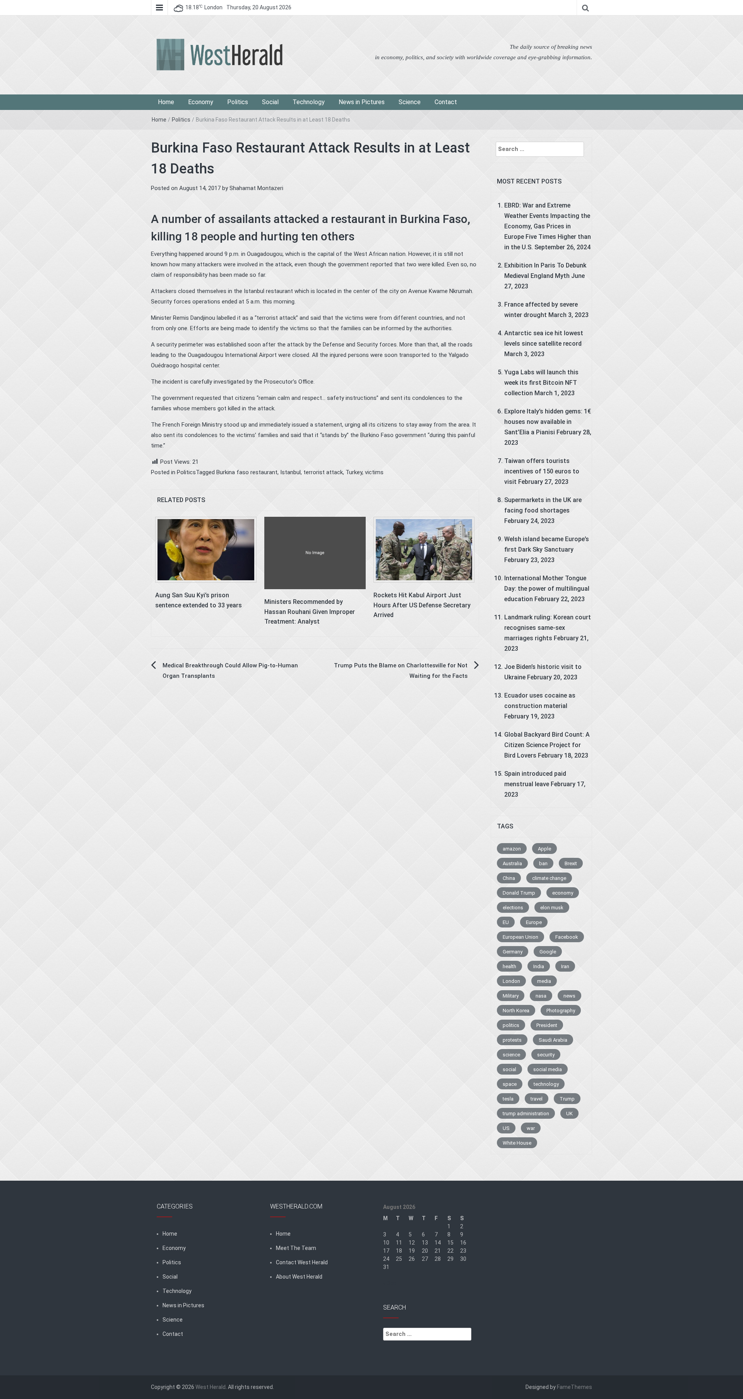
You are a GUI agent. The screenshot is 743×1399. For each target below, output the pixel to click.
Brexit (571, 863)
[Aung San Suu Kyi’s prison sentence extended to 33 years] (206, 549)
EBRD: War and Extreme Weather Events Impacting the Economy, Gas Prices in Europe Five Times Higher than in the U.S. (547, 226)
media (544, 981)
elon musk (551, 907)
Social (270, 102)
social (509, 1069)
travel (537, 1099)
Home (166, 102)
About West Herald (299, 1277)
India (538, 966)
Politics (237, 102)
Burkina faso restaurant (246, 472)
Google (547, 952)
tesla (508, 1099)
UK (569, 1113)
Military (511, 996)
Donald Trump (519, 893)
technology (546, 1084)
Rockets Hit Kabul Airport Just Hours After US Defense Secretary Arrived (422, 605)
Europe (534, 922)
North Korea (516, 1010)
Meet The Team (296, 1248)
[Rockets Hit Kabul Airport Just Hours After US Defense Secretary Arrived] (424, 549)
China (509, 878)
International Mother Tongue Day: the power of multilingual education (546, 588)
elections (513, 907)
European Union (520, 937)
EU (506, 922)
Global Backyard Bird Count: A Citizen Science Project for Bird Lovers (547, 745)
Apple (544, 849)
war (531, 1128)
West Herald (210, 1387)
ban (543, 863)
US (506, 1128)
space (510, 1084)
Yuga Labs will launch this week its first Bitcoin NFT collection (541, 383)
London (511, 981)
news (569, 996)
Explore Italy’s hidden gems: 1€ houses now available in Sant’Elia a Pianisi (547, 422)
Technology (309, 102)
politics (511, 1025)
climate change (549, 878)
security (546, 1055)
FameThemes (574, 1387)
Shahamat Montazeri (256, 188)
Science (410, 102)
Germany (512, 952)
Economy (200, 102)
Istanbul (290, 472)
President (546, 1025)
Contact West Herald (302, 1262)
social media (547, 1069)
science (511, 1055)
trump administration (526, 1113)
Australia (512, 863)
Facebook (566, 937)
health (509, 966)
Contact (446, 102)
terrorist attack (323, 472)
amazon (512, 849)
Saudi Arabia (553, 1040)
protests (512, 1040)
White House (517, 1143)
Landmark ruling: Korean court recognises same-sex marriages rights (547, 628)
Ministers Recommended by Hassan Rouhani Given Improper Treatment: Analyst (309, 611)
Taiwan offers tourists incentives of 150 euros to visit (541, 471)
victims (374, 472)
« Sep (390, 1283)
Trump (567, 1099)
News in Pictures (362, 102)
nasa (541, 996)
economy (562, 893)
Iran (565, 966)
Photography (560, 1010)
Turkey (354, 472)
